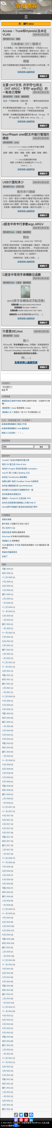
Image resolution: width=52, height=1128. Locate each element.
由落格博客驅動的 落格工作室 (14, 424)
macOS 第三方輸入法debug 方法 (16, 473)
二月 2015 (6, 952)
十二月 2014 (7, 960)
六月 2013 (6, 1032)
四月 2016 (6, 892)
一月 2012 (6, 1096)
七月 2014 (6, 977)
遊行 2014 (6, 994)
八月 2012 (6, 1071)
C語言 (17, 96)
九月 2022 (6, 641)
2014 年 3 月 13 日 (41, 228)
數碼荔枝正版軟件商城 (11, 401)
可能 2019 (6, 743)
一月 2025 (6, 603)
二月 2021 (6, 688)
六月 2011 (6, 1105)
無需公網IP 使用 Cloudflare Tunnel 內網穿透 (20, 481)
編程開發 (25, 96)
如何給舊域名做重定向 (11, 494)
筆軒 (11, 96)
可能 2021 (6, 675)
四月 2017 (6, 841)
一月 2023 (6, 628)
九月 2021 (6, 671)
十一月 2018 (7, 760)
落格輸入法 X (7, 412)
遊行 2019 (6, 752)
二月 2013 (6, 1050)
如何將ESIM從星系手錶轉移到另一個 (17, 490)
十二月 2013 (7, 1007)
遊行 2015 (6, 947)
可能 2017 (6, 837)
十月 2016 (6, 867)
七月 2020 (6, 705)
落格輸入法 (6, 541)
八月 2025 (6, 590)
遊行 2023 (6, 624)
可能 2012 (6, 1079)
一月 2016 (6, 905)
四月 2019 (6, 747)
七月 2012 (6, 1075)
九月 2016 (6, 871)
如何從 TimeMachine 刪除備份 (14, 477)
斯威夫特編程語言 (9, 552)
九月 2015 (6, 922)
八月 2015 (6, 926)
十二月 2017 (7, 807)
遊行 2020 (6, 722)
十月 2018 (6, 764)
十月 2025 (6, 582)
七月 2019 (6, 735)
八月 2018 (6, 773)
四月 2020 (6, 718)
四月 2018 (6, 790)
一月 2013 (6, 1054)
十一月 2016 (7, 862)
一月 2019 (6, 756)
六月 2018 (6, 781)
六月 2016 (6, 884)
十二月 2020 (7, 696)
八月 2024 (6, 616)
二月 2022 (6, 654)
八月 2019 (6, 730)
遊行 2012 (6, 1088)
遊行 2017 (6, 845)
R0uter (11, 39)
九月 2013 (6, 1020)
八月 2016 (6, 875)
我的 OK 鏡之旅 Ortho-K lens (14, 464)
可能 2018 (6, 786)
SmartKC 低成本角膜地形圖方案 (15, 460)
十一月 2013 (7, 1011)
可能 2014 (6, 986)
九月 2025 (6, 586)
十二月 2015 (7, 909)
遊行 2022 (6, 650)
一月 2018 (6, 803)
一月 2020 (6, 726)
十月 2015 (6, 918)
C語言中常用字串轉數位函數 (22, 274)
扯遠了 (5, 556)
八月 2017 (6, 824)
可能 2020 (6, 713)
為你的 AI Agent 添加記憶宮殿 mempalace (19, 469)
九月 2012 (6, 1067)
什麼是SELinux (13, 331)
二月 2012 (6, 1092)
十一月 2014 (7, 964)
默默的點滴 (6, 532)
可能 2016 (6, 888)
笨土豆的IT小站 (8, 528)
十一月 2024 (7, 611)
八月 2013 (6, 1024)
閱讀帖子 (43, 76)
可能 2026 (6, 569)
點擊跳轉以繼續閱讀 (26, 72)
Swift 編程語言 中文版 (11, 545)
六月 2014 (6, 981)
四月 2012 (6, 1084)
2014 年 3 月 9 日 (41, 331)
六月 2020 (6, 709)
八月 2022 (6, 645)
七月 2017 (6, 828)
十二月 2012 (7, 1058)
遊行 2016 (6, 896)
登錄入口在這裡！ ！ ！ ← (13, 433)
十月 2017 (6, 815)
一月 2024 (6, 620)
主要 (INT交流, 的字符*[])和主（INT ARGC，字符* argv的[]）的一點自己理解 (25, 88)
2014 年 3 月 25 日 (41, 35)
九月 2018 (6, 769)
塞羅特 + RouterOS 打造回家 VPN (16, 498)
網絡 (18, 39)
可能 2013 (6, 1037)
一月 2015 (6, 956)
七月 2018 (6, 777)
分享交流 (20, 187)
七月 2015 (6, 930)
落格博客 (26, 6)
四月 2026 (6, 573)
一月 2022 (6, 658)
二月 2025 (6, 599)
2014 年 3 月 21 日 (41, 92)
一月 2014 (6, 1003)
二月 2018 (6, 798)
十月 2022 (6, 637)
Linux (16, 142)
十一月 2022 (7, 633)
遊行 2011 (6, 1109)
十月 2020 (6, 701)
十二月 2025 (7, 577)
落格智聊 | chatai (9, 408)
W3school (6, 536)
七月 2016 (6, 879)
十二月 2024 (7, 607)
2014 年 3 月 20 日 (41, 138)
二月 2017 (6, 850)
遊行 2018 (6, 794)
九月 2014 (6, 973)
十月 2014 (6, 969)
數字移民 (6, 524)
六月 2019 (6, 739)
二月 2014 (6, 998)
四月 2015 (6, 943)
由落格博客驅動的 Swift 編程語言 (15, 428)
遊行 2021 (6, 684)
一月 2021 (6, 692)
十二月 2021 (7, 662)
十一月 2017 (7, 811)
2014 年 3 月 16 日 (41, 182)
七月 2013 (6, 1028)
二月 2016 (6, 901)
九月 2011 (6, 1101)
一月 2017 (6, 854)
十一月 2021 (7, 667)
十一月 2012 (7, 1062)
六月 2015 (6, 935)
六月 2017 (6, 832)
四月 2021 (6, 679)
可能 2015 (6, 939)
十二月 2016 (7, 858)
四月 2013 (6, 1041)
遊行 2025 (6, 594)
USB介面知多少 (13, 182)
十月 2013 (6, 1015)
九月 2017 (6, 820)
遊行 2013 (6, 1045)
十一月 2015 (7, 913)
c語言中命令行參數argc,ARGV (23, 224)
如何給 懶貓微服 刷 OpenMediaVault (17, 486)
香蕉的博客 (6, 519)
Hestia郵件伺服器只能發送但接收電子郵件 (20, 507)
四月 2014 (6, 990)
